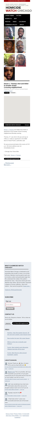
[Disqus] (17, 191)
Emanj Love (11, 372)
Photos (7, 21)
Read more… (27, 286)
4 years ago (24, 395)
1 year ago (22, 389)
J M (9, 384)
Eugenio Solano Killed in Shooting (12, 389)
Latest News (9, 15)
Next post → (7, 164)
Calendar (22, 21)
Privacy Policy (18, 413)
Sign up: (8, 301)
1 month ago (10, 368)
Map (15, 18)
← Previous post (9, 163)
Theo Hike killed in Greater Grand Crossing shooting (16, 379)
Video (14, 21)
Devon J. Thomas (9, 129)
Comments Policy (11, 24)
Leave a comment (8, 91)
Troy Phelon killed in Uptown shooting (13, 395)
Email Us (8, 323)
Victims (18, 15)
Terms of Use (9, 413)
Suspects (8, 18)
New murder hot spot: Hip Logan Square (18, 338)
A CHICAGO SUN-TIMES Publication (17, 0)
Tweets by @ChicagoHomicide (13, 289)
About (22, 24)
